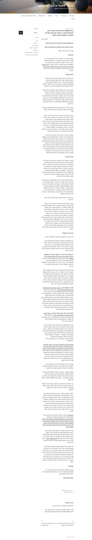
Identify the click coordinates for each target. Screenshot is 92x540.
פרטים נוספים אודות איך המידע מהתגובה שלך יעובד (59, 511)
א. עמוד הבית (71, 15)
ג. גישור (56, 15)
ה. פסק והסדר (35, 50)
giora (66, 28)
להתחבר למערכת (67, 506)
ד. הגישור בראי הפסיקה (34, 47)
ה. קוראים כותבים (41, 15)
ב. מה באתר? (64, 15)
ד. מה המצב (50, 15)
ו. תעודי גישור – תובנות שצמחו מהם (31, 52)
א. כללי (37, 40)
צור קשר (72, 18)
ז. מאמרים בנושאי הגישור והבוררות (31, 54)
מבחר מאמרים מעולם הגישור (55, 5)
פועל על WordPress (71, 537)
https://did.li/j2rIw (68, 477)
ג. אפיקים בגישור (64, 490)
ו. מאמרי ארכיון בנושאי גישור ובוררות (28, 15)
